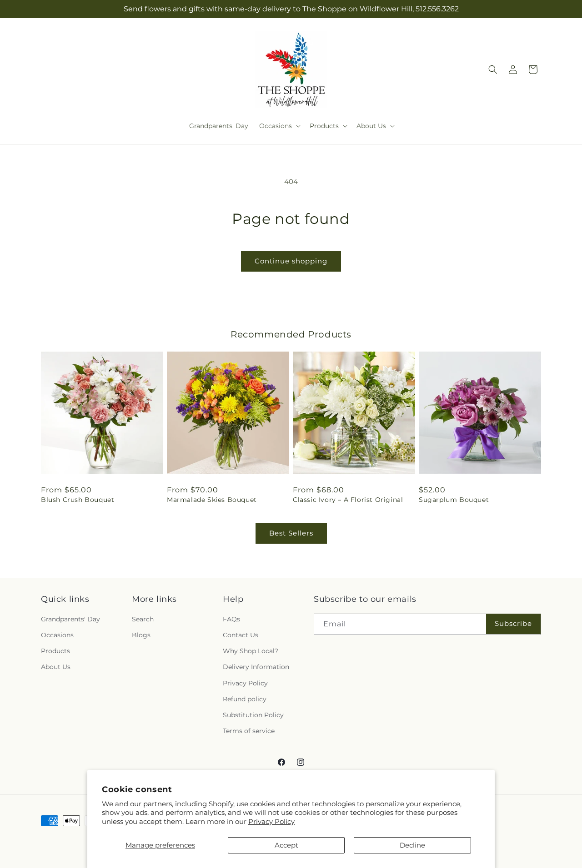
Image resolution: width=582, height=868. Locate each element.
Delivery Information (256, 667)
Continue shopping (291, 261)
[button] (279, 125)
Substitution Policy (253, 715)
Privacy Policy (271, 821)
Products (55, 651)
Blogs (141, 635)
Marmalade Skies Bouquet (212, 500)
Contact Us (240, 635)
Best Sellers (291, 533)
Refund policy (244, 699)
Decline (412, 845)
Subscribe (513, 623)
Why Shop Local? (250, 651)
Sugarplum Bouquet (454, 500)
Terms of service (249, 731)
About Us (55, 667)
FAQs (231, 619)
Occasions (57, 635)
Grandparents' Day (70, 619)
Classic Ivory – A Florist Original (348, 500)
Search (143, 619)
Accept (286, 845)
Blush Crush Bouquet (77, 500)
